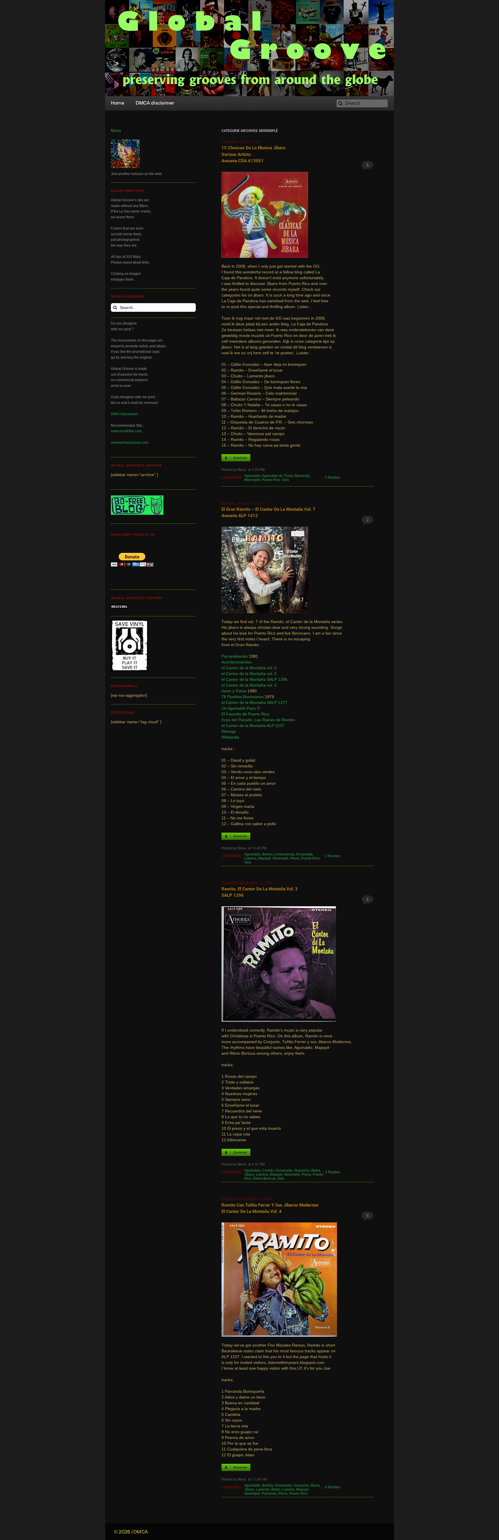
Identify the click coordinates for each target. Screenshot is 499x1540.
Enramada (304, 854)
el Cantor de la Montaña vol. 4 (249, 685)
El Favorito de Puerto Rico (245, 714)
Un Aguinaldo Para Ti (240, 708)
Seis (285, 480)
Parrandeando (234, 656)
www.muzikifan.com (126, 431)
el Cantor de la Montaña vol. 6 (249, 674)
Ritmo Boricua (264, 1179)
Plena (294, 858)
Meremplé (252, 480)
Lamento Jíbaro (268, 1489)
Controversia (284, 854)
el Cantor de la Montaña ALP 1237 (252, 726)
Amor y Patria (233, 691)
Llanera (250, 858)
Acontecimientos (236, 662)
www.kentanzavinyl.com (129, 443)
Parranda (269, 1493)
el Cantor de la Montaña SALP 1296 (254, 679)
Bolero (267, 854)
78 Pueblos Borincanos (242, 697)
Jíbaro (249, 1174)
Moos (116, 130)
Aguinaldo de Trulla (277, 476)
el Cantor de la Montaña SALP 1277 (254, 702)
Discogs (228, 731)
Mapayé (264, 858)
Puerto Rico (271, 480)
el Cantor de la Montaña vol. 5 (249, 668)
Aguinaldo (252, 476)
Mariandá (302, 476)
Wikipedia (230, 737)
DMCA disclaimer (124, 414)
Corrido (268, 1170)
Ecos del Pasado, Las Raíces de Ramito (258, 720)
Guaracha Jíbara (307, 1170)
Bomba (267, 1485)
